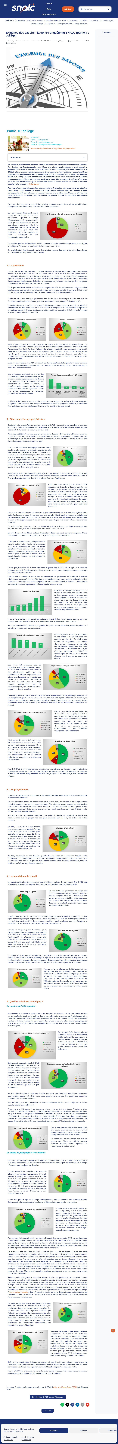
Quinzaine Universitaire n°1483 (65, 1387)
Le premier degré (106, 21)
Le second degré (37, 24)
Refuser (83, 1430)
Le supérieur (50, 24)
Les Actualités (20, 21)
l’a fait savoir (34, 184)
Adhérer (68, 9)
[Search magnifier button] (81, 9)
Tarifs (49, 9)
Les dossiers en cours (35, 21)
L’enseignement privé (64, 24)
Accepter (54, 1430)
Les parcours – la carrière (78, 21)
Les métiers (94, 21)
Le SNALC (8, 21)
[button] (84, 157)
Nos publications (81, 24)
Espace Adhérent (49, 14)
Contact (49, 4)
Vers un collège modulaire (18, 1292)
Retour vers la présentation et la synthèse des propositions (53, 149)
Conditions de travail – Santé (56, 21)
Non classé (12, 43)
